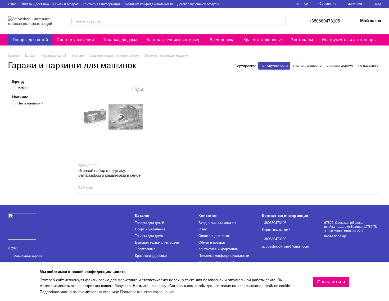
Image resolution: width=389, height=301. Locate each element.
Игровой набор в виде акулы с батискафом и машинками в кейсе (109, 172)
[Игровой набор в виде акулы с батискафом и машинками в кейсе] (112, 118)
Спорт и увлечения (75, 40)
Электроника (221, 40)
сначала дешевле (307, 65)
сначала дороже (340, 65)
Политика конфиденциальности (149, 4)
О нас (12, 4)
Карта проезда (335, 236)
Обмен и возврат (66, 4)
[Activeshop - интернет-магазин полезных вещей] (22, 226)
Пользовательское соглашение (147, 292)
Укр (297, 4)
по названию (368, 65)
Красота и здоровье (262, 40)
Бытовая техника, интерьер (173, 40)
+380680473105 (324, 21)
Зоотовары (302, 40)
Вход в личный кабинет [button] (217, 223)
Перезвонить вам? (276, 230)
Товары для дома (120, 40)
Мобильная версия (27, 256)
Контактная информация (102, 4)
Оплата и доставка (35, 4)
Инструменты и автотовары (349, 40)
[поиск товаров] (281, 21)
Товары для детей (30, 40)
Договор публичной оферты (198, 4)
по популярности (274, 65)
